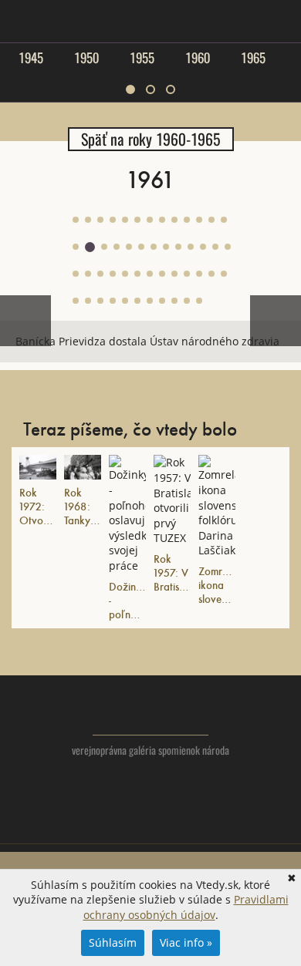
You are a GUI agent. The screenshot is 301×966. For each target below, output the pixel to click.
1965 (253, 58)
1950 (86, 58)
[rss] (182, 824)
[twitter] (120, 824)
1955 (142, 58)
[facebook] (151, 824)
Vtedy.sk (150, 713)
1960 (197, 58)
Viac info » (186, 942)
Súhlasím (113, 942)
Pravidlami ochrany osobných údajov (186, 907)
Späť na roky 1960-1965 (151, 139)
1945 (31, 58)
